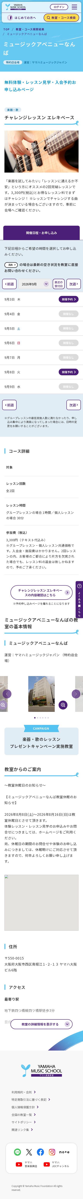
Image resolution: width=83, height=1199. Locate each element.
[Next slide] (76, 693)
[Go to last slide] (7, 693)
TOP (6, 29)
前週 (10, 284)
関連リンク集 (20, 1130)
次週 (72, 284)
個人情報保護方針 (23, 1107)
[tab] (35, 717)
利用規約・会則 (22, 1092)
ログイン (59, 7)
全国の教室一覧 (22, 1115)
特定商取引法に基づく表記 (29, 1099)
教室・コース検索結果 (30, 29)
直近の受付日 (59, 284)
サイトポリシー (22, 1122)
